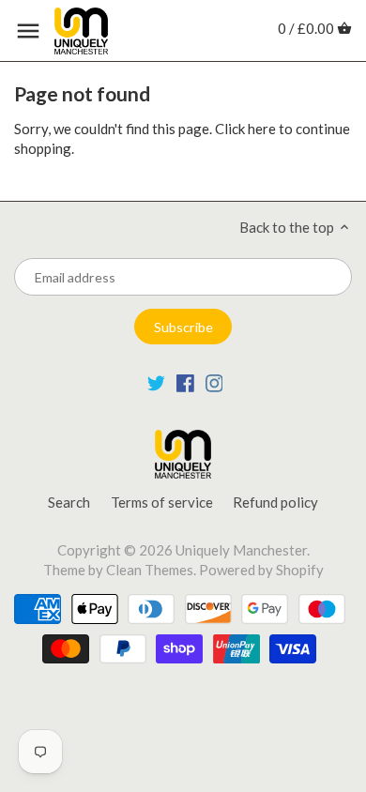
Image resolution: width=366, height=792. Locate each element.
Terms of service (162, 502)
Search (69, 502)
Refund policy (275, 502)
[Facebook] (185, 382)
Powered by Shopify (261, 569)
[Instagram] (214, 382)
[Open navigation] (28, 31)
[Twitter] (156, 382)
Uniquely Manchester (241, 549)
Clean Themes (149, 569)
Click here (245, 128)
